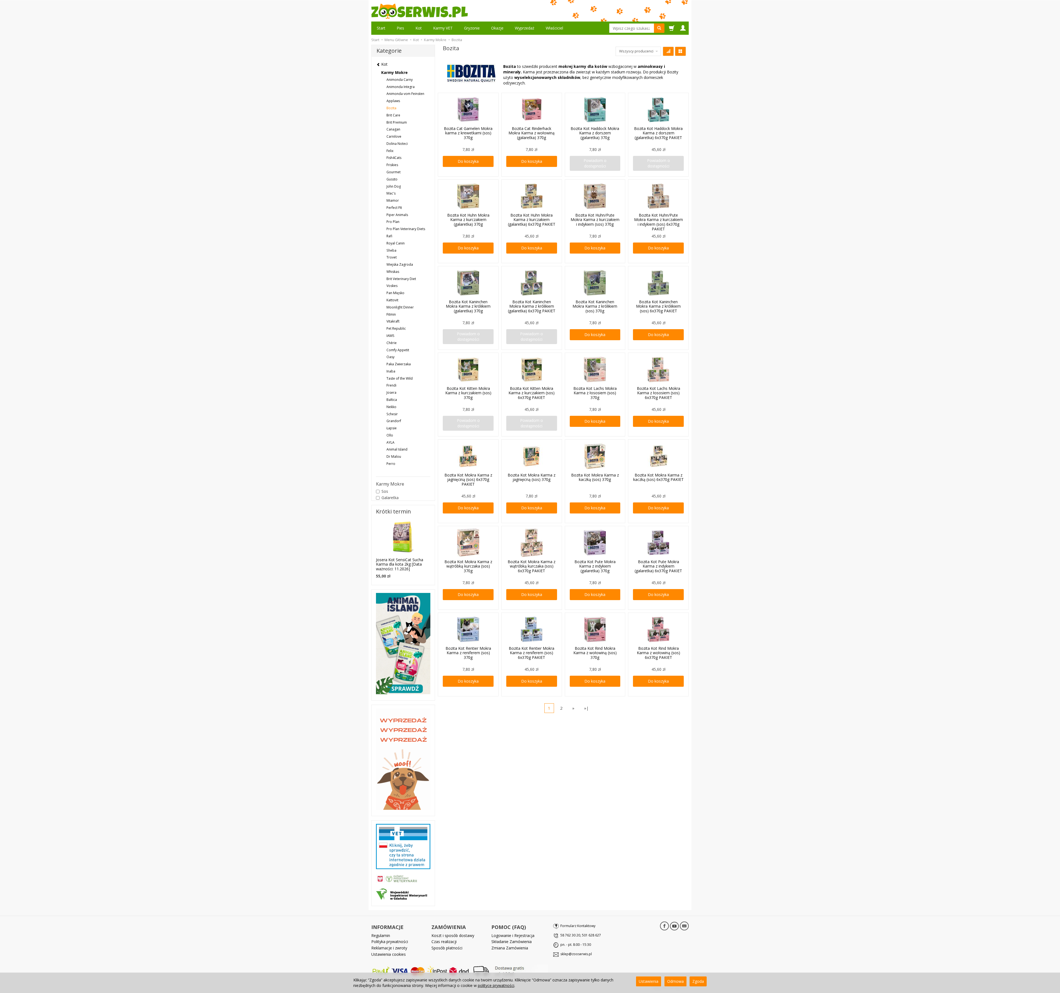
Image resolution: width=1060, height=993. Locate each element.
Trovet (391, 257)
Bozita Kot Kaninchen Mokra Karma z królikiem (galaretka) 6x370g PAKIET (531, 306)
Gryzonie (472, 28)
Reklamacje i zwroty (389, 948)
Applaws (393, 100)
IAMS (390, 335)
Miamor (392, 200)
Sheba (391, 250)
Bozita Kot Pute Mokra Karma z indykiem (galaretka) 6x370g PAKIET (658, 566)
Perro (390, 463)
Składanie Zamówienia (511, 941)
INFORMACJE (387, 927)
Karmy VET (443, 28)
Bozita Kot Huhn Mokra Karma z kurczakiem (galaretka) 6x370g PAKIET (531, 219)
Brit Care (393, 115)
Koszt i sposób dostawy (452, 935)
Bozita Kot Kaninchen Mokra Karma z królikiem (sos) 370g (595, 306)
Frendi (391, 385)
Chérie (391, 342)
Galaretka (390, 497)
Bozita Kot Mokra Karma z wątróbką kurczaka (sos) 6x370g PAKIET (531, 566)
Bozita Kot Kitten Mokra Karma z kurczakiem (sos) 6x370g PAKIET (531, 393)
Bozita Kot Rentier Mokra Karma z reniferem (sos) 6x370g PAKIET (531, 653)
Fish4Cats (393, 157)
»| (586, 708)
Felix (389, 150)
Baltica (391, 399)
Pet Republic (396, 328)
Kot (418, 28)
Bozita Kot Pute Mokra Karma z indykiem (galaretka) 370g (595, 566)
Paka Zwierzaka (398, 364)
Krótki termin (393, 511)
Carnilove (393, 136)
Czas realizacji (444, 941)
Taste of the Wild (399, 378)
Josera (391, 392)
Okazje (497, 28)
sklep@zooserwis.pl (576, 954)
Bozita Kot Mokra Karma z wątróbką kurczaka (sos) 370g (468, 566)
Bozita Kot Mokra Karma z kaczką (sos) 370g (595, 477)
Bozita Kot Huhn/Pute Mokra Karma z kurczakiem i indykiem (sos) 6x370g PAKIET (658, 221)
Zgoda (698, 981)
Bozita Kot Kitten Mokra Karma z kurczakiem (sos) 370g (468, 393)
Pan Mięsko (395, 293)
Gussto (392, 179)
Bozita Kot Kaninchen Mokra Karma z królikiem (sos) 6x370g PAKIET (658, 306)
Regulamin (380, 935)
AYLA (390, 442)
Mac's (391, 193)
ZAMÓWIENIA (448, 927)
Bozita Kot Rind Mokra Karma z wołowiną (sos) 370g (595, 653)
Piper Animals (397, 214)
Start (381, 28)
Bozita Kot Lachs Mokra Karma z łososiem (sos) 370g (595, 393)
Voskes (392, 285)
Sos (384, 491)
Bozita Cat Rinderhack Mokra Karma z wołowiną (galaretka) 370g (531, 133)
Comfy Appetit (397, 350)
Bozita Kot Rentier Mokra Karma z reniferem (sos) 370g (468, 653)
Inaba (390, 371)
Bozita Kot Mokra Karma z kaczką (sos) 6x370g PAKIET (658, 477)
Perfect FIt (394, 207)
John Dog (393, 186)
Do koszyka (468, 161)
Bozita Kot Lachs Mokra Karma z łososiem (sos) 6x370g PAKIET (658, 393)
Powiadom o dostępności (595, 163)
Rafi (389, 236)
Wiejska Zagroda (399, 264)
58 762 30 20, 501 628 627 (580, 935)
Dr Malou (393, 456)
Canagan (393, 129)
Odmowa (675, 981)
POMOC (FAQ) (508, 927)
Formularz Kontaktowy (577, 925)
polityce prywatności (496, 985)
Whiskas (392, 271)
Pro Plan (392, 221)
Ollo (389, 435)
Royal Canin (395, 243)
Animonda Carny (399, 79)
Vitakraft (392, 321)
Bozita (391, 108)
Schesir (392, 414)
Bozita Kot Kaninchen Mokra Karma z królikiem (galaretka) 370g (468, 306)
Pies (400, 28)
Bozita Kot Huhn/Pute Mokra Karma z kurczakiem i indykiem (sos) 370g (595, 219)
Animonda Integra (400, 86)
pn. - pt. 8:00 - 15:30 (575, 944)
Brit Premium (396, 122)
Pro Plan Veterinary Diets (405, 229)
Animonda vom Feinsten (405, 93)
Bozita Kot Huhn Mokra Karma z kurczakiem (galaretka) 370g (468, 219)
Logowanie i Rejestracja (512, 935)
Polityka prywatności (389, 941)
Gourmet (393, 172)
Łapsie (391, 428)
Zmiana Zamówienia (509, 948)
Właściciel (554, 28)
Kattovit (392, 300)
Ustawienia (648, 981)
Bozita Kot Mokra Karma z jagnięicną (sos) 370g (531, 477)
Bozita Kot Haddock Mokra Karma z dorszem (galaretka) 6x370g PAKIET (658, 133)
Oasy (390, 357)
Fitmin (391, 314)
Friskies (392, 165)
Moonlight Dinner (400, 307)
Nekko (391, 406)
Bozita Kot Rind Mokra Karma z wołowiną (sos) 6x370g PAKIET (658, 653)
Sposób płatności (446, 948)
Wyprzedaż (524, 28)
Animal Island (396, 449)
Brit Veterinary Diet (401, 278)
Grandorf (393, 421)
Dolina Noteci (397, 143)
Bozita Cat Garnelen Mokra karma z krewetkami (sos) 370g (468, 133)
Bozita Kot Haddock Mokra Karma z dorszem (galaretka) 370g (595, 133)
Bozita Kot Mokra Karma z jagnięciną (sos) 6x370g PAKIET (468, 479)
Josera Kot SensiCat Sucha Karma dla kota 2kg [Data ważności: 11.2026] (399, 564)
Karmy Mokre (394, 72)
